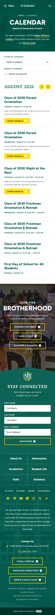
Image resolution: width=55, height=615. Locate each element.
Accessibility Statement (27, 599)
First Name (9, 403)
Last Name (9, 415)
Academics (16, 469)
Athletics (39, 479)
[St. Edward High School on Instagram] (34, 498)
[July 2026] (41, 87)
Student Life (39, 469)
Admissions (39, 458)
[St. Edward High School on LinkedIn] (27, 498)
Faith (16, 479)
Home (21, 15)
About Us (16, 458)
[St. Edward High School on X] (40, 498)
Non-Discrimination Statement (27, 596)
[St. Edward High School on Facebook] (8, 498)
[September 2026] (48, 87)
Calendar (44, 491)
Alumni (20, 491)
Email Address (11, 427)
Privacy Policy (27, 592)
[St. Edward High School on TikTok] (46, 498)
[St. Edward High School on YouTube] (21, 498)
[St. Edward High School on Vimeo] (14, 498)
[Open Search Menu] (49, 6)
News (32, 491)
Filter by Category (14, 57)
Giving (9, 491)
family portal (29, 43)
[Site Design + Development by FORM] (27, 611)
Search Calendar (13, 69)
